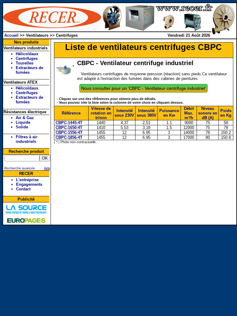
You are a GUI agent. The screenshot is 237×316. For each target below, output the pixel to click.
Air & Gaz (25, 117)
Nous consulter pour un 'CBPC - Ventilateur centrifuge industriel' (143, 88)
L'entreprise (27, 179)
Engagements (29, 184)
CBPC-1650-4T (68, 127)
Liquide (23, 122)
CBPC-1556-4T (68, 132)
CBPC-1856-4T (68, 137)
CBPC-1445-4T (68, 122)
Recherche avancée (19, 168)
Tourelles (24, 63)
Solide (22, 127)
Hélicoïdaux (27, 54)
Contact (23, 189)
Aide (47, 168)
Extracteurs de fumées (29, 70)
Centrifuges (27, 58)
